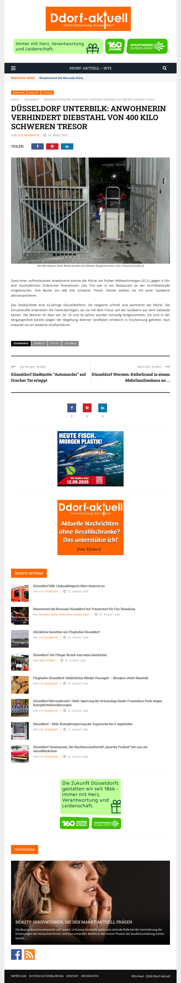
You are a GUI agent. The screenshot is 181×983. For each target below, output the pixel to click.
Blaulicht (34, 92)
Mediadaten (89, 976)
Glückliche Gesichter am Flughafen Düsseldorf (66, 632)
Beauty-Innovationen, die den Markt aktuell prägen (73, 922)
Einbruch (39, 343)
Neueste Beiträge (29, 573)
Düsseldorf (19, 92)
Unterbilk (70, 343)
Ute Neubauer (28, 135)
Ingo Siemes (47, 660)
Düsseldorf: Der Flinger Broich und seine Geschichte (70, 655)
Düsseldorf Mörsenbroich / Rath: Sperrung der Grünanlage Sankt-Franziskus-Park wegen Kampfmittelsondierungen (97, 703)
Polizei (55, 343)
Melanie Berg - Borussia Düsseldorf (64, 614)
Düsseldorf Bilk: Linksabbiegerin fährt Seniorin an (69, 586)
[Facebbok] (16, 954)
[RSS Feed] (29, 954)
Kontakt (72, 976)
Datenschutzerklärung (46, 976)
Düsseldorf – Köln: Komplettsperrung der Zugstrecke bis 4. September (83, 724)
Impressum (18, 976)
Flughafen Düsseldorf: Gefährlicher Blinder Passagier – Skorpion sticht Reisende (90, 678)
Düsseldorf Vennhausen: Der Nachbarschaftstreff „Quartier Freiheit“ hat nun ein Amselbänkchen (90, 749)
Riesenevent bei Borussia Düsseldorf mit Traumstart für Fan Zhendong (90, 78)
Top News (47, 92)
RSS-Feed (138, 976)
